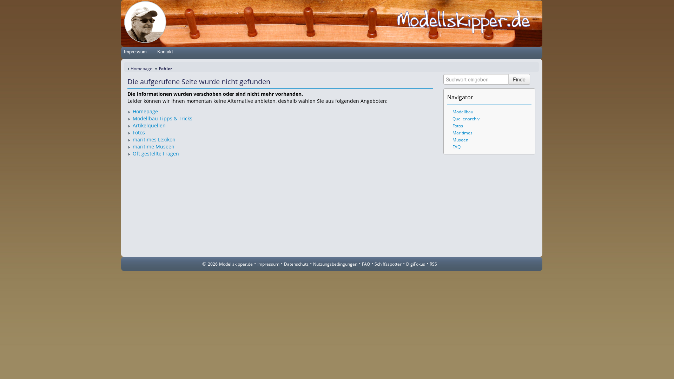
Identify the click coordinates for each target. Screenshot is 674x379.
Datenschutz (296, 264)
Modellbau (462, 112)
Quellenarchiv (466, 119)
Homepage (141, 69)
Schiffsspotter (388, 264)
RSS (433, 264)
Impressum (135, 51)
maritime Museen (153, 146)
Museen (460, 140)
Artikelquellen (149, 125)
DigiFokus (415, 264)
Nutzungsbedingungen (335, 264)
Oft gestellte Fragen (156, 153)
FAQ (456, 147)
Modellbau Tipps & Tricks (162, 118)
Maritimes (462, 133)
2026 (213, 264)
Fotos (139, 132)
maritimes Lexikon (154, 139)
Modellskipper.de (236, 264)
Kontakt (165, 51)
